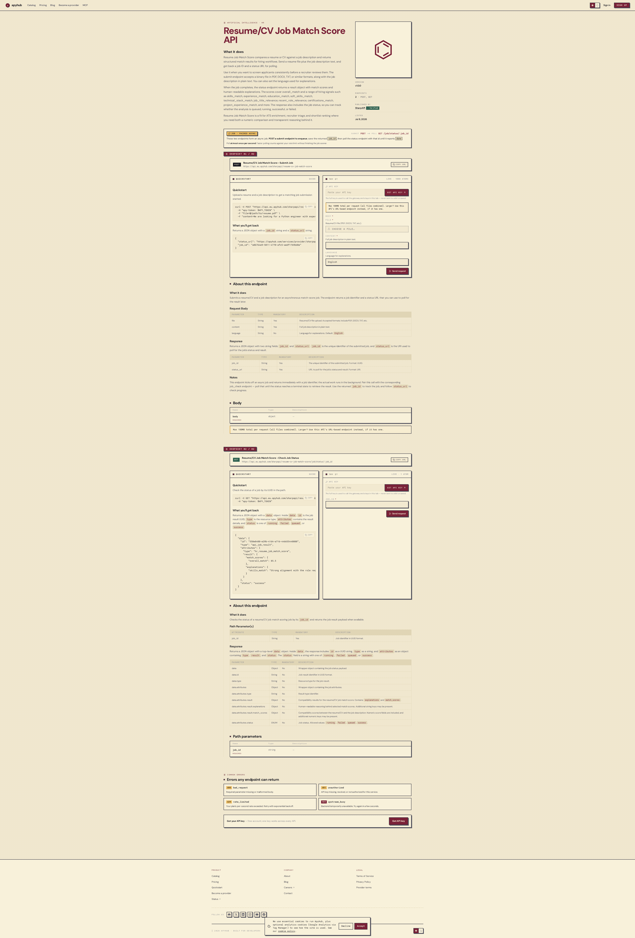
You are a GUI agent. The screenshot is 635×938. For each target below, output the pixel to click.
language (331, 252)
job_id (331, 499)
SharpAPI (360, 107)
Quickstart (217, 887)
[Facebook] (264, 914)
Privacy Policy (363, 881)
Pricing (43, 5)
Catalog (31, 5)
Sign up (622, 5)
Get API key (394, 192)
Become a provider (69, 5)
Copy (310, 206)
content (332, 236)
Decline (345, 926)
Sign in (606, 5)
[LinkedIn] (243, 914)
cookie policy (286, 931)
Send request (399, 271)
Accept (361, 926)
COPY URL (401, 164)
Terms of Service (365, 876)
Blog (52, 5)
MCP (85, 5)
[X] (236, 914)
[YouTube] (257, 914)
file (330, 220)
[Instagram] (250, 914)
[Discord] (229, 914)
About (287, 876)
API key (334, 186)
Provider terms (364, 887)
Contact (288, 893)
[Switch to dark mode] (595, 5)
